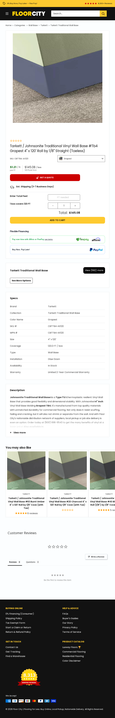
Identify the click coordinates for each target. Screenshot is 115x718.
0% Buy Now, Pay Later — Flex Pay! (22, 3)
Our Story (67, 622)
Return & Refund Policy (18, 632)
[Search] (103, 14)
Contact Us (12, 647)
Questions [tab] (30, 562)
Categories (20, 25)
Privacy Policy (70, 627)
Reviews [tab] (13, 562)
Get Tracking (13, 651)
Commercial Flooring (74, 651)
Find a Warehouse (15, 656)
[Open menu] (7, 13)
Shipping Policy (14, 618)
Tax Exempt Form (15, 622)
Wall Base (33, 25)
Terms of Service (71, 632)
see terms (49, 239)
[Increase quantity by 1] (75, 206)
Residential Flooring (73, 656)
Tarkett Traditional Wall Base (64, 25)
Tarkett (44, 25)
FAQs (65, 613)
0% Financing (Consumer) (20, 613)
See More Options (21, 280)
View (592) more (94, 270)
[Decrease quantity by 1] (53, 206)
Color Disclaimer (71, 660)
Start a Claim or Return (18, 627)
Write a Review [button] (97, 556)
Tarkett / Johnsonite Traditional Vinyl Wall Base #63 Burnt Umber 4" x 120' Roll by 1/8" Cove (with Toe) (26, 503)
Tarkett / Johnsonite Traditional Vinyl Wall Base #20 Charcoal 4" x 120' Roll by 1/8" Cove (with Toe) (68, 501)
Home (9, 25)
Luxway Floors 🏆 (71, 647)
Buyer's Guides (70, 618)
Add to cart (57, 220)
